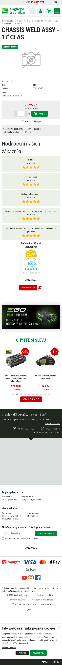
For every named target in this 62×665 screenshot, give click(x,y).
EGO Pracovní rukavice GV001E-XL (45, 377)
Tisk (30, 132)
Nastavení (22, 653)
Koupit (41, 114)
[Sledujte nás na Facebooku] (38, 579)
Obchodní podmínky (9, 513)
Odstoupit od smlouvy (10, 519)
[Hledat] (32, 11)
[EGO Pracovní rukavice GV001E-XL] (45, 360)
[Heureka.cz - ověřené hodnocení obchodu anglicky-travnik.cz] (31, 262)
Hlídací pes (36, 129)
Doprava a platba (32, 513)
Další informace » (9, 647)
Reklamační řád (32, 516)
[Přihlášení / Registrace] (40, 11)
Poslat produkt (13, 132)
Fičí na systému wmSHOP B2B (23, 604)
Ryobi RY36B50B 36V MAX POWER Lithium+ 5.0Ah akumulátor (16, 378)
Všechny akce (30, 399)
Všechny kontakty (52, 423)
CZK (56, 2)
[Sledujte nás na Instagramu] (31, 579)
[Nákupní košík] (48, 11)
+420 (35, 2)
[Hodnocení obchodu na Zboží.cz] (31, 287)
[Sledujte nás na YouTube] (24, 579)
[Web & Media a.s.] (29, 610)
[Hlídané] (55, 662)
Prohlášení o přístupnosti (42, 599)
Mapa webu (46, 604)
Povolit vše (38, 653)
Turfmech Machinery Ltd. (12, 95)
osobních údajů (32, 538)
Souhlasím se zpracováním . (21, 538)
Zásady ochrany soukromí (11, 516)
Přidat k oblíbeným (33, 121)
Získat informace (46, 533)
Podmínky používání (17, 599)
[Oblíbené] (43, 662)
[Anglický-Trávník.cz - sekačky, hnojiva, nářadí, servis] (13, 13)
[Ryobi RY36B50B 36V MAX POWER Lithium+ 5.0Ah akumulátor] (16, 360)
